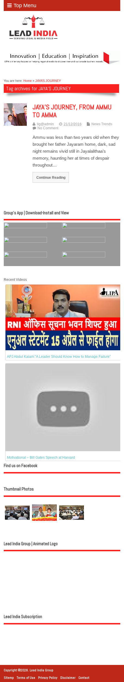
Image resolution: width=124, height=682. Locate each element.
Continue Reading (50, 177)
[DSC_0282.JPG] (44, 524)
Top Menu (25, 5)
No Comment (47, 128)
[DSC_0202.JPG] (17, 524)
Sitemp (9, 677)
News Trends (101, 124)
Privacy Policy (47, 677)
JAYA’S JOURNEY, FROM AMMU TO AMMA (72, 110)
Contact (83, 677)
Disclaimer (68, 677)
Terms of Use (26, 677)
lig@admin (45, 124)
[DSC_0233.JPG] (71, 524)
